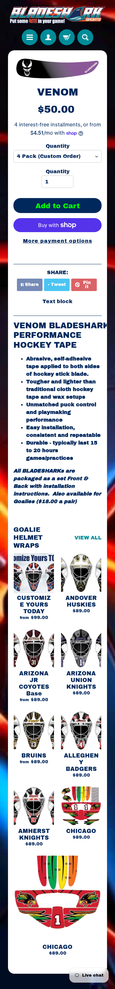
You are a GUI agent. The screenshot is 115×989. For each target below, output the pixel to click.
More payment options (57, 241)
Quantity (58, 146)
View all (88, 537)
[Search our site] (85, 37)
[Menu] (30, 37)
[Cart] (67, 37)
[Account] (48, 37)
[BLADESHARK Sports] (57, 14)
